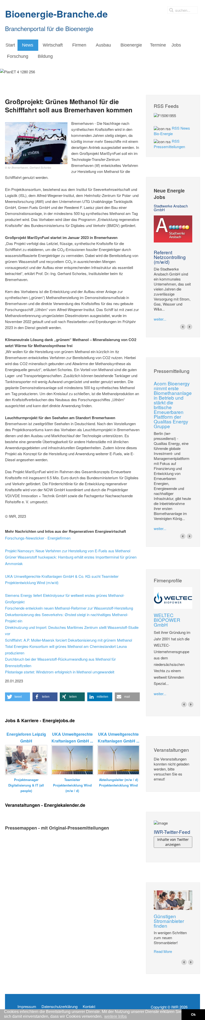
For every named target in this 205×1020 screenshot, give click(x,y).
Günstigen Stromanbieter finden (169, 921)
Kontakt (89, 1006)
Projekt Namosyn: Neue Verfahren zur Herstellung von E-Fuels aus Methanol (67, 550)
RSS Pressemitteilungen (169, 143)
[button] (17, 696)
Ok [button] (193, 1014)
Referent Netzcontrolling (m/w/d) (170, 257)
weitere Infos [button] (115, 1016)
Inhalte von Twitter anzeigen (173, 842)
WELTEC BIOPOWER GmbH (167, 620)
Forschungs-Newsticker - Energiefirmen (37, 538)
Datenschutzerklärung (60, 1006)
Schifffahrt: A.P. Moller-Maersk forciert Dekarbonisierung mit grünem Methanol (68, 640)
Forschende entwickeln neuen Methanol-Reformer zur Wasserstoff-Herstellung (69, 608)
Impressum (27, 1006)
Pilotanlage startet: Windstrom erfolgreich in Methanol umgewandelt (59, 671)
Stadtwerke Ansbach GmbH (171, 207)
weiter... (160, 319)
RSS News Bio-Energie (172, 130)
